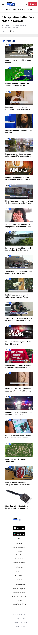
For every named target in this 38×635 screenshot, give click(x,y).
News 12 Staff (6, 25)
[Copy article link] (13, 31)
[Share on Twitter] (11, 31)
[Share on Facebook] (8, 31)
